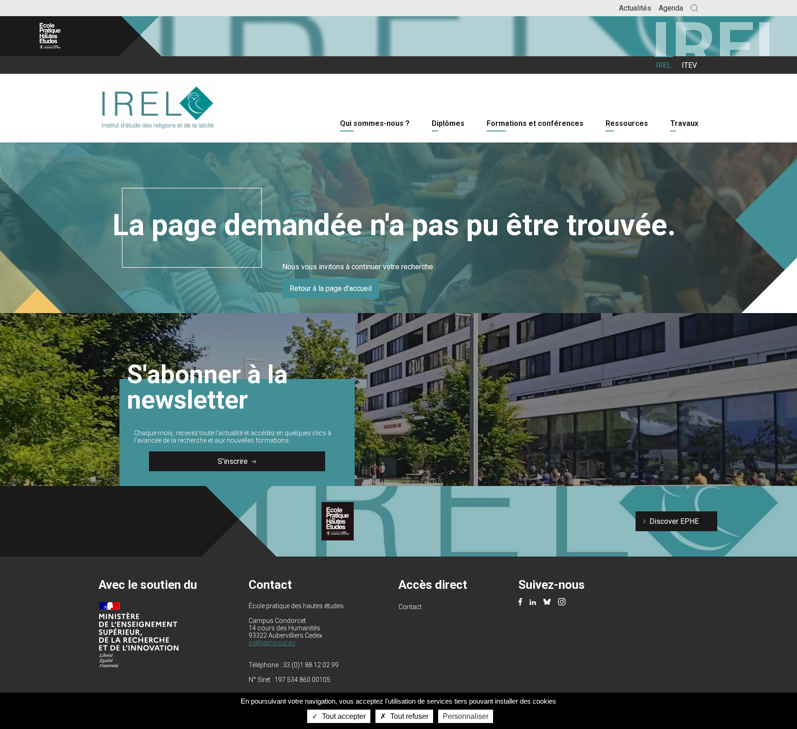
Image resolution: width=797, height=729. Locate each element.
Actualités (635, 8)
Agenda (671, 8)
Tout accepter (343, 716)
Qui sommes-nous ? (375, 123)
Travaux (684, 123)
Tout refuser (408, 716)
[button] (694, 8)
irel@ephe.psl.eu (272, 642)
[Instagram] (561, 602)
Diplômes (448, 123)
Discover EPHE (674, 521)
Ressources (627, 123)
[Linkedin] (532, 602)
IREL (663, 65)
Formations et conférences (535, 123)
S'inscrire (233, 461)
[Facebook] (520, 602)
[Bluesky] (547, 602)
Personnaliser (465, 716)
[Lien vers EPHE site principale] (70, 36)
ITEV (689, 65)
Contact (410, 606)
